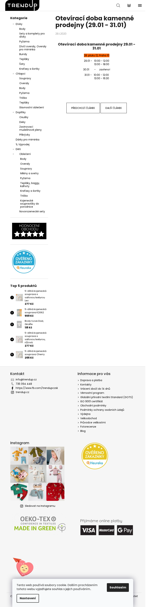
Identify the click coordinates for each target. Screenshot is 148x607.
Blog (83, 431)
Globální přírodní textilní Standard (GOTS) (106, 397)
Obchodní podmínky (93, 405)
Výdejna (85, 414)
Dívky (19, 24)
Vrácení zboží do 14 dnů (95, 389)
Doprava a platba (91, 380)
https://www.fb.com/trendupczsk (37, 388)
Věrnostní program (92, 393)
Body (22, 29)
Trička (23, 98)
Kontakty (86, 384)
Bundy (23, 54)
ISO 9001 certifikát (91, 401)
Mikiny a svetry (29, 173)
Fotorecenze (88, 426)
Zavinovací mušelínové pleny (30, 128)
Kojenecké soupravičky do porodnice (29, 204)
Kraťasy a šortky (29, 69)
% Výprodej (22, 144)
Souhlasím (118, 587)
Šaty (22, 64)
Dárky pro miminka (27, 139)
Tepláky (24, 59)
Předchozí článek (83, 108)
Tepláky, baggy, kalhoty (30, 184)
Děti (18, 149)
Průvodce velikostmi (93, 422)
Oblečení (25, 154)
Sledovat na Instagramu (40, 506)
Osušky (23, 117)
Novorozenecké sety (32, 211)
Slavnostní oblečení (31, 107)
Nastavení (28, 598)
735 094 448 (24, 384)
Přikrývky (24, 134)
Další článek (113, 108)
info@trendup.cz (26, 379)
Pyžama (24, 41)
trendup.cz (22, 392)
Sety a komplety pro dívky (32, 35)
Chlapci (20, 73)
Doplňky (21, 112)
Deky (22, 122)
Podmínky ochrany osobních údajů (102, 410)
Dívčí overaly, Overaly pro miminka (32, 48)
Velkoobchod (88, 418)
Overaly (24, 83)
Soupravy (25, 78)
